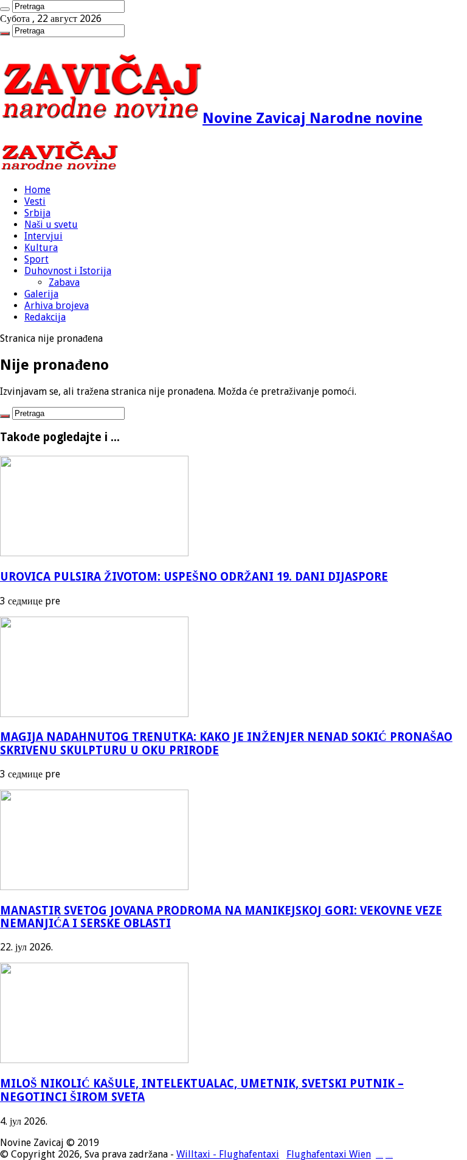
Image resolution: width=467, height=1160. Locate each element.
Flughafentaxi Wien (328, 1154)
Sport (36, 259)
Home (37, 190)
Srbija (37, 213)
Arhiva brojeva (56, 305)
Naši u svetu (51, 224)
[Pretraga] (5, 9)
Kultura (41, 247)
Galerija (41, 294)
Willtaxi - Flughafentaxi (227, 1154)
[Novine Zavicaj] (59, 168)
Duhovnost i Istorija (67, 271)
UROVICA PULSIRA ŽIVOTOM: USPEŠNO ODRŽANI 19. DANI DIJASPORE (194, 576)
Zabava (64, 282)
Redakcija (45, 317)
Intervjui (43, 236)
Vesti (35, 201)
